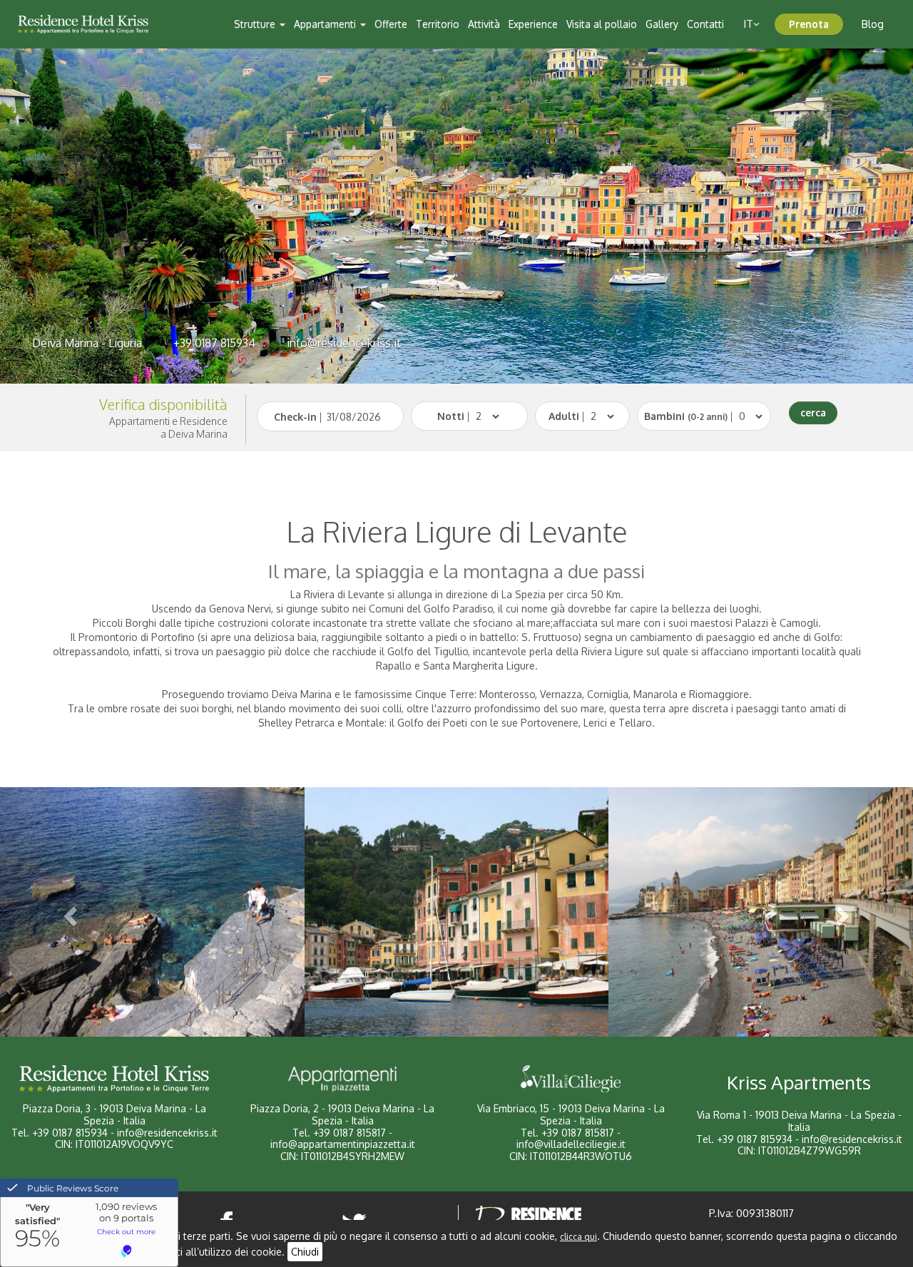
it (748, 24)
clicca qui (578, 1236)
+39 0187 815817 (349, 1133)
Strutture (256, 24)
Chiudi (305, 1252)
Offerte (390, 24)
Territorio (437, 24)
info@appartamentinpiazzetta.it (342, 1144)
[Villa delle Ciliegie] (570, 1078)
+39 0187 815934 (214, 343)
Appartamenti (326, 24)
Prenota (809, 24)
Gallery (662, 24)
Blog (873, 24)
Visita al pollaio (601, 24)
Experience (533, 24)
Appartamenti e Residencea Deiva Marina (168, 427)
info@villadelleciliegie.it (571, 1144)
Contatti (705, 24)
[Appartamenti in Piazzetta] (342, 1078)
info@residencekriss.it (344, 343)
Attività (484, 24)
